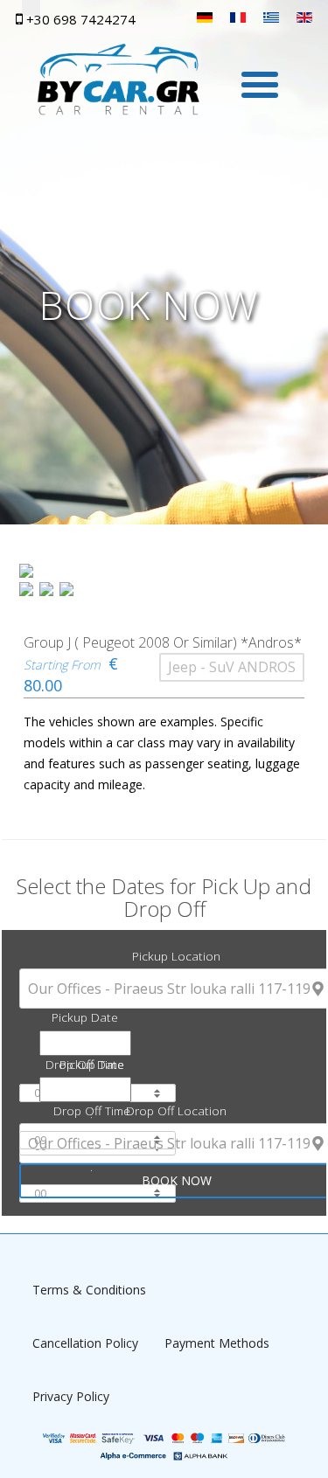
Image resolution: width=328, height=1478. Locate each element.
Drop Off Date (84, 1064)
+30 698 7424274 (79, 19)
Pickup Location (176, 955)
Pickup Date (85, 1017)
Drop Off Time (91, 1110)
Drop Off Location (176, 1110)
